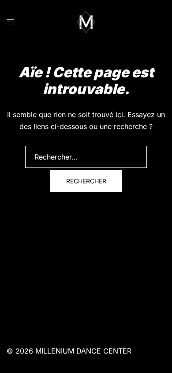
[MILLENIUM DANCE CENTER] (86, 21)
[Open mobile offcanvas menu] (10, 22)
